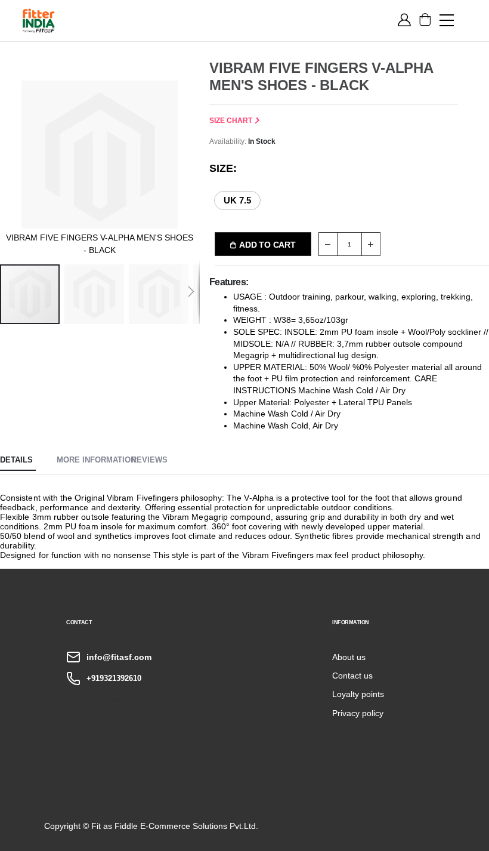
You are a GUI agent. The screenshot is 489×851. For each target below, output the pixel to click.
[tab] (18, 461)
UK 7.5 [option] (237, 200)
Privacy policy (357, 713)
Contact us (352, 675)
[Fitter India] (39, 20)
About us (349, 657)
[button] (96, 294)
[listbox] (244, 199)
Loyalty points (358, 694)
